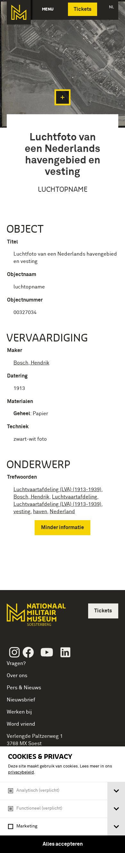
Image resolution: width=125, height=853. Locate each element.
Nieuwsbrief (21, 699)
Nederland (62, 511)
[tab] (116, 791)
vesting (21, 511)
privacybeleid (21, 772)
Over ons (17, 675)
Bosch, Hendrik (31, 362)
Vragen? (16, 663)
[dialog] (62, 799)
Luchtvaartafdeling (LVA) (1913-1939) (57, 489)
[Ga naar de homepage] (19, 12)
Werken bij (19, 712)
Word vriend (21, 724)
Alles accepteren (63, 844)
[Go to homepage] (35, 617)
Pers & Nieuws (24, 687)
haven (40, 511)
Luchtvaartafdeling (74, 496)
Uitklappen (62, 97)
